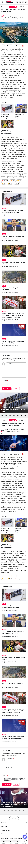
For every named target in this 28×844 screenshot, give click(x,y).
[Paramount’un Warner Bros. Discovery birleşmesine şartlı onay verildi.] (7, 111)
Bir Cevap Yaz (7, 355)
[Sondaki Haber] (9, 2)
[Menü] (2, 2)
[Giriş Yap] (23, 2)
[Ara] (17, 2)
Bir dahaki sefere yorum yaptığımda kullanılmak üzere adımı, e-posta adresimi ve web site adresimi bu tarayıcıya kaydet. (15, 384)
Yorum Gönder (6, 388)
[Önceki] (1, 403)
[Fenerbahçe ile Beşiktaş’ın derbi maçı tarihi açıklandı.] (7, 127)
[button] (20, 2)
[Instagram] (18, 818)
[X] (14, 818)
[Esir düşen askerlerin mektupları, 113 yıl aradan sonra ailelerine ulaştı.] (14, 403)
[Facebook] (9, 818)
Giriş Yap (16, 388)
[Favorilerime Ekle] (22, 46)
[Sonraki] (27, 403)
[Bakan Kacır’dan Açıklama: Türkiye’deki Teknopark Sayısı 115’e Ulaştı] (21, 111)
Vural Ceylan (8, 16)
